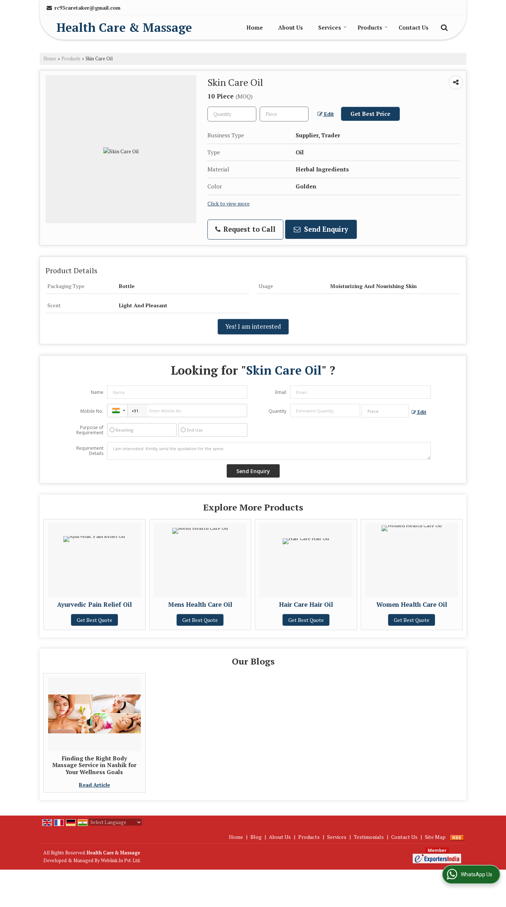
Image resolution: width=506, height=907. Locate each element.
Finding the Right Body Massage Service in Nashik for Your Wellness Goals (94, 765)
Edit (328, 114)
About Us (290, 27)
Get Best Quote (94, 619)
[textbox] (284, 114)
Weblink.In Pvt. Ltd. (121, 860)
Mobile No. (91, 411)
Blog (256, 836)
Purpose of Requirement (89, 430)
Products (369, 27)
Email (280, 392)
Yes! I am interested (253, 326)
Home (254, 27)
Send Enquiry (325, 229)
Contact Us (414, 27)
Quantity (277, 411)
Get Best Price (370, 113)
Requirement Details (89, 451)
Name (97, 392)
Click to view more (228, 203)
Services (329, 27)
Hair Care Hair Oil (306, 604)
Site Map (435, 836)
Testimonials (369, 836)
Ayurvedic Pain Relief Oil (94, 604)
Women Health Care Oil (411, 604)
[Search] (443, 27)
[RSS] (457, 836)
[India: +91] (117, 410)
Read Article (94, 784)
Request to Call (249, 229)
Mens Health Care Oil (200, 604)
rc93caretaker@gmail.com (87, 7)
